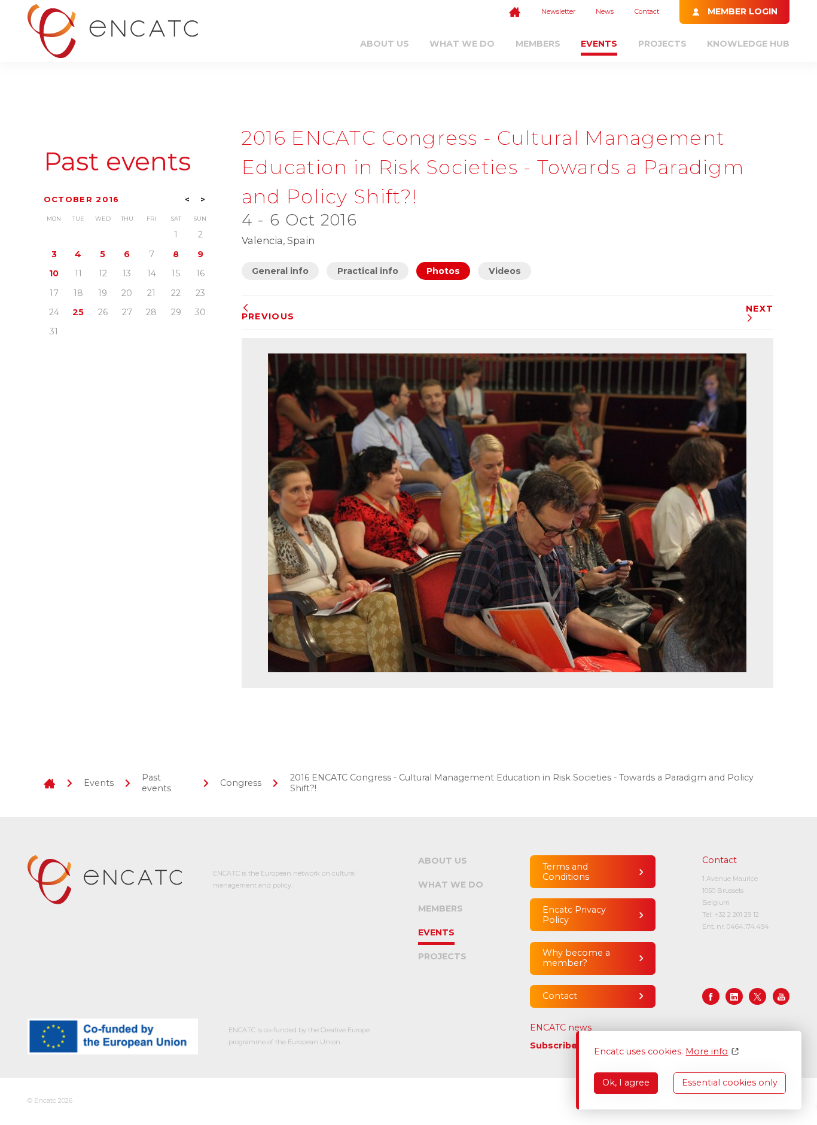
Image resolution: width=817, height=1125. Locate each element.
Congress (240, 783)
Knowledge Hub (748, 43)
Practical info (367, 271)
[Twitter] (757, 996)
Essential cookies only (730, 1082)
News (605, 11)
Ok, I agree (626, 1082)
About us (384, 43)
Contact (647, 11)
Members (538, 43)
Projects (662, 43)
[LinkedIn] (734, 996)
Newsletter (558, 11)
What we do (462, 43)
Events (599, 43)
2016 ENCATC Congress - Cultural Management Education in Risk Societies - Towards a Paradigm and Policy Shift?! (522, 782)
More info (706, 1052)
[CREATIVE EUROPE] (113, 1036)
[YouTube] (781, 996)
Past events (117, 161)
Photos (443, 271)
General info (280, 271)
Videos (505, 271)
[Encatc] (113, 31)
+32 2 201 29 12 (736, 914)
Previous (268, 316)
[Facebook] (711, 996)
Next (759, 309)
